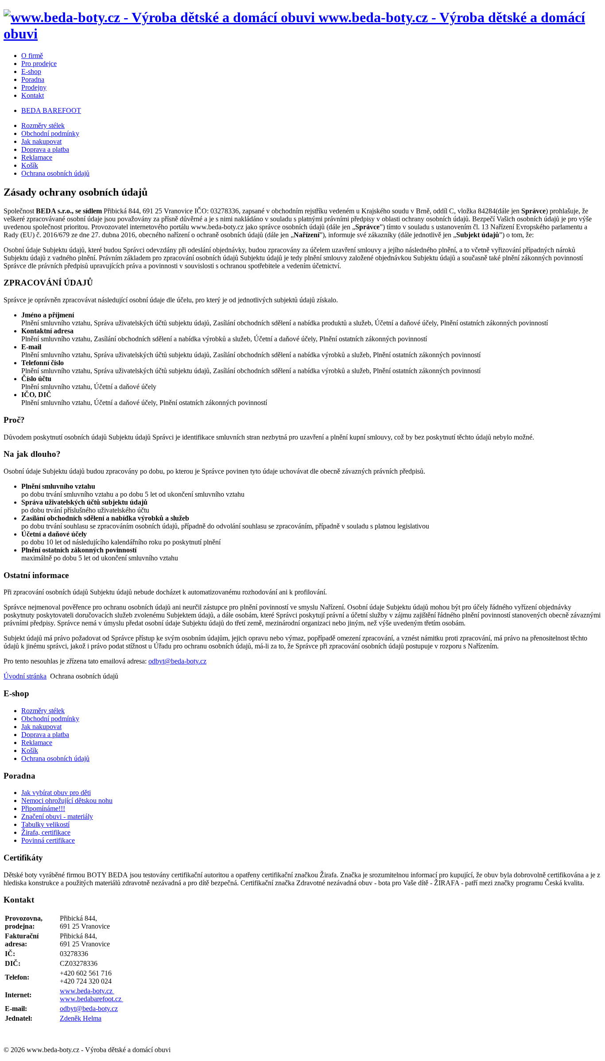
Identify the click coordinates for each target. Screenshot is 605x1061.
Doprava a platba (45, 149)
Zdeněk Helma (80, 1018)
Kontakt (32, 95)
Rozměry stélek (43, 125)
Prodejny (34, 87)
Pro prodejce (39, 63)
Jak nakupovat (41, 141)
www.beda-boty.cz (87, 991)
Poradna (32, 79)
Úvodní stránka (25, 676)
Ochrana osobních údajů (55, 173)
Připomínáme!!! (43, 808)
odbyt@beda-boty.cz (177, 661)
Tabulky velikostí (45, 824)
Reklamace (36, 157)
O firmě (32, 55)
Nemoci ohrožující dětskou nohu (66, 800)
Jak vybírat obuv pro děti (56, 792)
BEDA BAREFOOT (51, 110)
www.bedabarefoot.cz (91, 999)
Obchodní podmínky (50, 133)
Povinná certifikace (48, 840)
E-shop (31, 71)
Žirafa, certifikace (45, 832)
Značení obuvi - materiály (57, 816)
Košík (29, 165)
